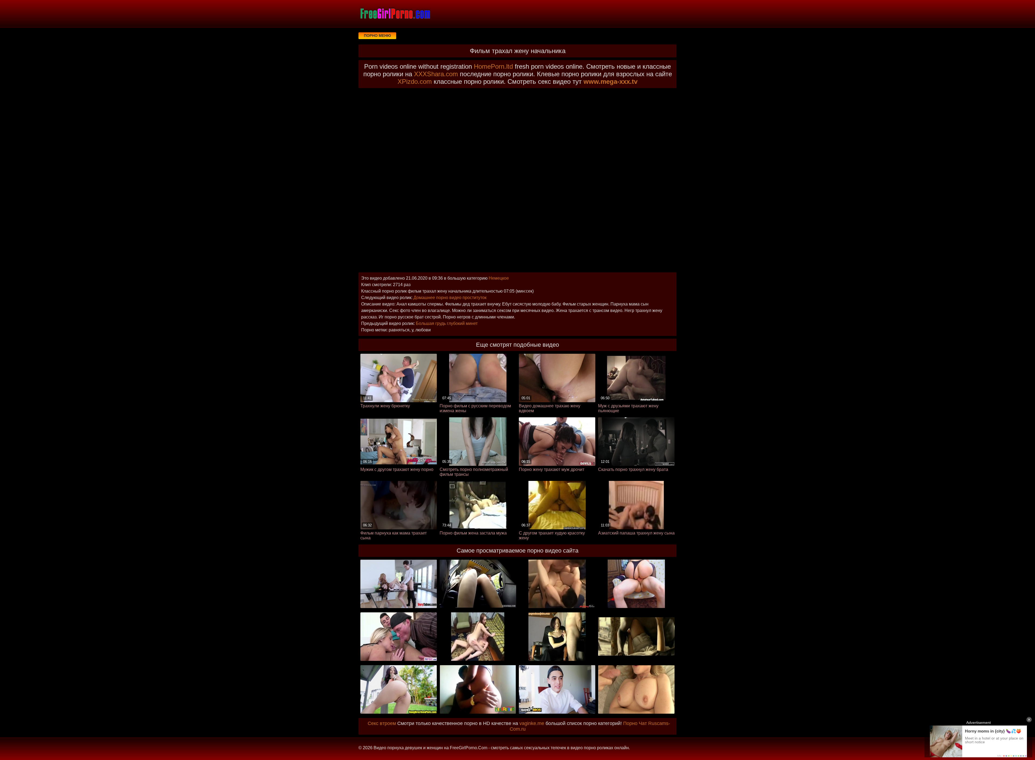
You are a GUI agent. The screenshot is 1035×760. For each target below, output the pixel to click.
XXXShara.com (436, 74)
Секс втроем (382, 723)
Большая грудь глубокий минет (447, 323)
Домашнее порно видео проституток (450, 297)
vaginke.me (531, 723)
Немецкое (499, 278)
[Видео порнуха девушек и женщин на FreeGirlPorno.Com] (394, 13)
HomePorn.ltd (493, 66)
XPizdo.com (415, 81)
